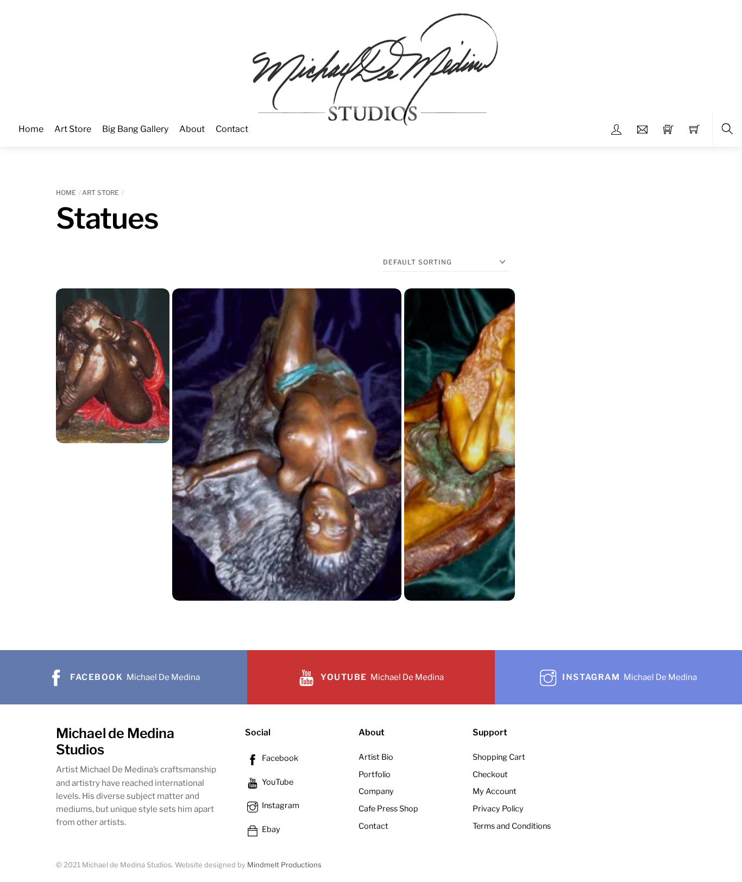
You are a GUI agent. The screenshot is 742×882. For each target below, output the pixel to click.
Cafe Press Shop (388, 809)
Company (376, 791)
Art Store (72, 129)
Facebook (279, 758)
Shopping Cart (499, 757)
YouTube (276, 782)
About (192, 129)
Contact (232, 129)
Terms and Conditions (512, 826)
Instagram (279, 805)
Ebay (270, 829)
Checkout (490, 774)
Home (30, 129)
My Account (495, 791)
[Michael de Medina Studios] (372, 72)
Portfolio (375, 774)
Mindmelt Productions (284, 865)
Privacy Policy (498, 809)
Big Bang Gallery (135, 129)
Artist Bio (376, 757)
